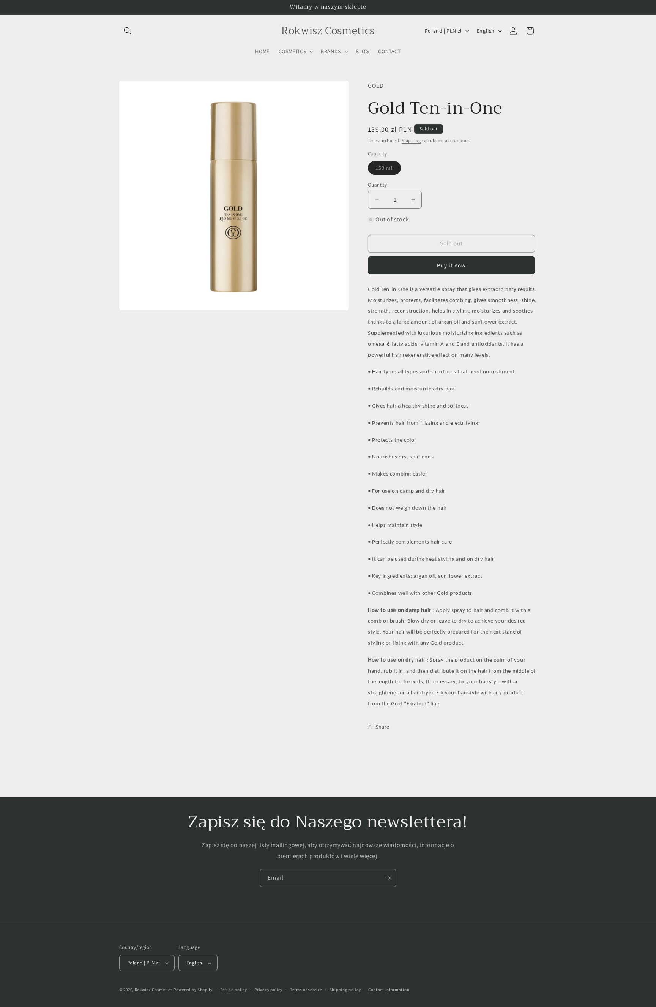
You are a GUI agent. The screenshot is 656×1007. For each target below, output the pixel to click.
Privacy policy (268, 989)
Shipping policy (345, 989)
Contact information (388, 989)
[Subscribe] (387, 878)
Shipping (411, 140)
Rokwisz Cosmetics (154, 989)
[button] (127, 30)
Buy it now (451, 265)
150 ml (388, 169)
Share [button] (382, 726)
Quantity (377, 185)
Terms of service (306, 989)
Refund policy (233, 989)
